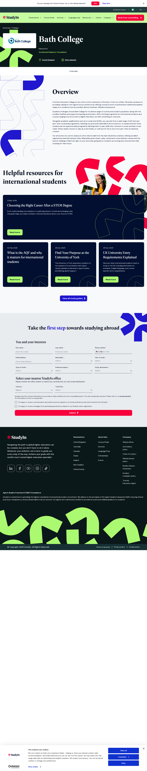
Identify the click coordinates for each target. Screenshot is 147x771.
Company (107, 18)
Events (98, 18)
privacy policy (125, 396)
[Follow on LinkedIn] (10, 468)
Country (19, 387)
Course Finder (103, 442)
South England (48, 60)
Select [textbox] (58, 361)
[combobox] (98, 352)
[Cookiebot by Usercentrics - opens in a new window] (14, 766)
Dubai (76, 456)
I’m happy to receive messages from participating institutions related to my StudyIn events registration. (55, 406)
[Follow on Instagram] (37, 468)
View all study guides (73, 298)
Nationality (60, 357)
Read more (15, 232)
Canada (77, 451)
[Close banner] (143, 748)
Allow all (123, 750)
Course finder (49, 18)
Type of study (21, 367)
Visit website (70, 60)
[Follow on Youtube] (28, 468)
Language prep (74, 18)
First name (20, 348)
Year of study (100, 357)
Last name (59, 348)
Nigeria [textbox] (18, 390)
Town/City (59, 387)
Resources (87, 18)
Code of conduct (129, 454)
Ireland (76, 460)
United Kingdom (80, 442)
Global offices (128, 442)
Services (60, 18)
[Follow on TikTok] (46, 468)
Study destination (102, 367)
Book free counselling (128, 17)
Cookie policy (134, 547)
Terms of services (103, 547)
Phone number (101, 348)
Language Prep (104, 451)
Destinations (34, 18)
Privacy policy (119, 547)
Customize (122, 757)
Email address (21, 357)
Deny (123, 763)
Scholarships (103, 456)
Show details (33, 767)
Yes (95, 3)
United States (79, 469)
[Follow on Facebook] (19, 468)
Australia (77, 447)
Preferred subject (62, 367)
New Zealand (79, 465)
